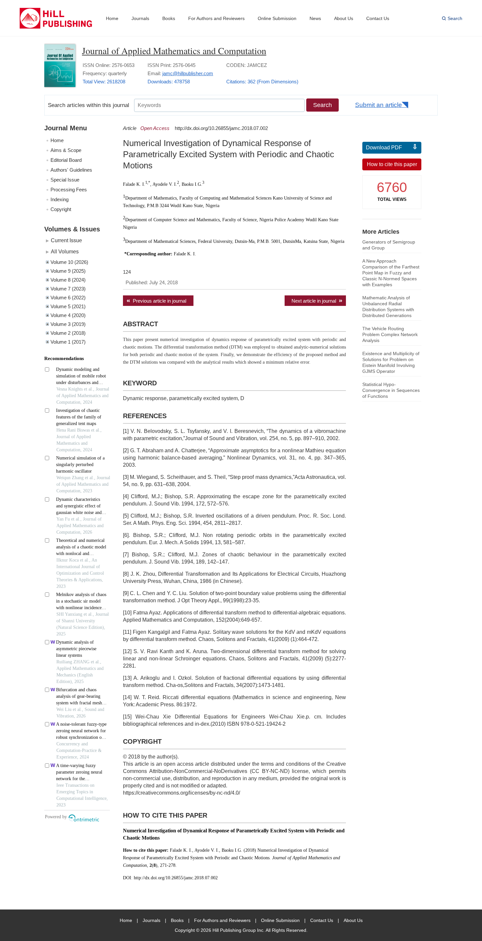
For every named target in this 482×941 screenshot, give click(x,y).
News (315, 18)
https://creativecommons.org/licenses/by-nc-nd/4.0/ (181, 793)
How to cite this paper (392, 164)
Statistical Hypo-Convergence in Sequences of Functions (391, 390)
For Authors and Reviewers (216, 18)
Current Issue (66, 240)
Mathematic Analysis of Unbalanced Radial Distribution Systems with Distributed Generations (388, 306)
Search (455, 18)
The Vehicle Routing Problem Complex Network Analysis (390, 334)
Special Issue (64, 179)
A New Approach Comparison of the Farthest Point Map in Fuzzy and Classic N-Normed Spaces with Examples (390, 272)
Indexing (59, 199)
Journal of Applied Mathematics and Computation (174, 50)
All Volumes (65, 251)
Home (112, 18)
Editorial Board (66, 160)
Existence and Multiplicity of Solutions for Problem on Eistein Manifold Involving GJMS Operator (390, 362)
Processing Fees (68, 189)
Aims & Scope (65, 150)
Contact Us (377, 18)
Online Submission (277, 18)
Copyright (60, 209)
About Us (343, 18)
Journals (140, 18)
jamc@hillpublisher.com (187, 73)
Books (168, 18)
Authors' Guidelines (71, 170)
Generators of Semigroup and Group (388, 244)
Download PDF (384, 147)
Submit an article (378, 104)
